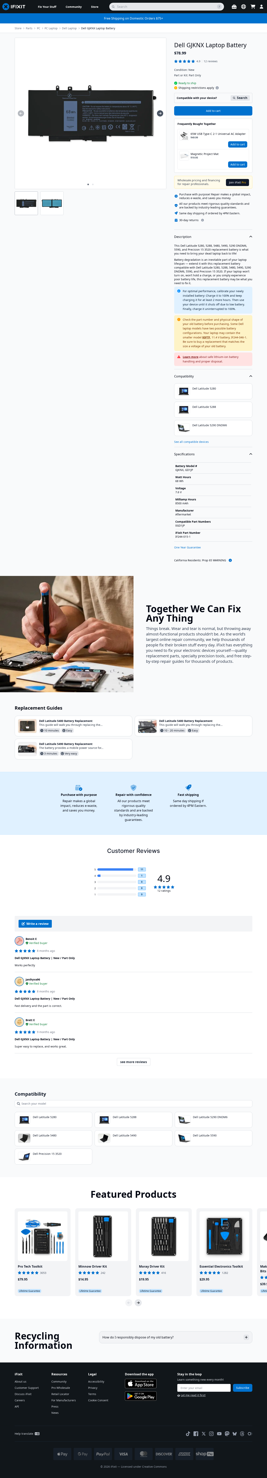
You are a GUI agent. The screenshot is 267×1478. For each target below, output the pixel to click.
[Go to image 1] (88, 184)
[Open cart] (253, 7)
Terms (92, 1394)
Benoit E (31, 939)
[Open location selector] (243, 7)
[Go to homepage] (15, 6)
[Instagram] (211, 1433)
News (55, 1413)
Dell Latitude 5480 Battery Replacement (65, 721)
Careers (20, 1400)
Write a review (37, 924)
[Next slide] (138, 1302)
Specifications (184, 454)
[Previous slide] (128, 1302)
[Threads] (242, 1433)
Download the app (139, 1374)
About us (20, 1381)
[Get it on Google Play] (141, 1396)
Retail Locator (60, 1394)
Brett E (30, 1020)
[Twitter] (203, 1433)
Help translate (24, 1433)
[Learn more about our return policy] (202, 220)
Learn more (190, 357)
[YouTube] (219, 1433)
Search (242, 98)
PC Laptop (51, 28)
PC (38, 28)
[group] (21, 113)
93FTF (206, 337)
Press (54, 1406)
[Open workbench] (234, 7)
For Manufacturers (63, 1400)
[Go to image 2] (92, 184)
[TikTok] (188, 1433)
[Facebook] (196, 1433)
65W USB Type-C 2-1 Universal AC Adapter (218, 134)
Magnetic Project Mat (205, 154)
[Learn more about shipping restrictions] (217, 87)
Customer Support (27, 1388)
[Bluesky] (235, 1434)
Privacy (92, 1388)
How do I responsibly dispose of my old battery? (138, 1337)
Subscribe (242, 1388)
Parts (29, 28)
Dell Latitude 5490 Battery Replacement (65, 744)
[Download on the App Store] (141, 1383)
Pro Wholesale (60, 1388)
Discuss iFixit (23, 1394)
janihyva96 (33, 979)
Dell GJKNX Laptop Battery (98, 28)
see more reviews (133, 1062)
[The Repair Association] (250, 1433)
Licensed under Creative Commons (144, 1466)
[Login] (261, 7)
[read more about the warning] (230, 560)
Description (182, 237)
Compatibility (184, 376)
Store (18, 28)
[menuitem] (47, 6)
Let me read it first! (193, 1395)
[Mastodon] (227, 1433)
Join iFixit (237, 182)
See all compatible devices (191, 442)
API (17, 1406)
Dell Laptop (69, 28)
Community (58, 1381)
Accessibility (96, 1381)
